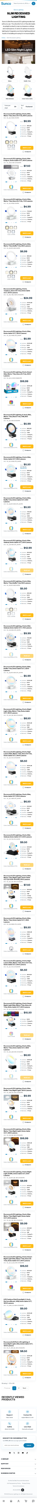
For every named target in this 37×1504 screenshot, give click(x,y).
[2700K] (7, 142)
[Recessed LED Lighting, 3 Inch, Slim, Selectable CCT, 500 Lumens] (11, 808)
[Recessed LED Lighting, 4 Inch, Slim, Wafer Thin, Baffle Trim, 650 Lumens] (11, 595)
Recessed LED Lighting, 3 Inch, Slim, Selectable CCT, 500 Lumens (17, 795)
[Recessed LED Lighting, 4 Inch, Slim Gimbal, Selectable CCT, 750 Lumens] (11, 639)
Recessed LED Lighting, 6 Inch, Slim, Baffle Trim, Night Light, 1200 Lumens (18, 1089)
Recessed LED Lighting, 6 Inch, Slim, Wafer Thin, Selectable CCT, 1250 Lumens (17, 1048)
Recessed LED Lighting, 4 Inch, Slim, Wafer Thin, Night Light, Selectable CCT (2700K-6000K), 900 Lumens (17, 877)
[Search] (33, 3)
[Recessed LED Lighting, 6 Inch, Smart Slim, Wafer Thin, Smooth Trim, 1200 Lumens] (11, 387)
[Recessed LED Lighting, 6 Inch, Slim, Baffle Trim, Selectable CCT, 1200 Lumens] (11, 682)
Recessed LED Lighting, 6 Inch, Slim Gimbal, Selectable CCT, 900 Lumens (18, 541)
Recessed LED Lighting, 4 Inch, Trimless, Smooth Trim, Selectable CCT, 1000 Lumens (17, 290)
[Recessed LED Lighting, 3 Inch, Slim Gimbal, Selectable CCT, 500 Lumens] (11, 848)
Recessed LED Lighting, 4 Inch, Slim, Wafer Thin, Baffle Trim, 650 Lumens (17, 582)
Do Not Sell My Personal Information (18, 1480)
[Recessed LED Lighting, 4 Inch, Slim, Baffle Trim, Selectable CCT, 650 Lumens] (11, 513)
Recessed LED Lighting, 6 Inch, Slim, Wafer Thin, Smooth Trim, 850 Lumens (18, 114)
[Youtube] (23, 1453)
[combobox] (21, 3)
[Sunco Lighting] (6, 3)
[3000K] (11, 142)
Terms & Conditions (18, 1486)
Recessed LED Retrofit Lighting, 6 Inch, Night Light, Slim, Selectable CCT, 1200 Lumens (18, 1344)
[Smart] (11, 402)
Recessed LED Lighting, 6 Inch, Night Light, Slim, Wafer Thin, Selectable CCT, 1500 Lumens (17, 711)
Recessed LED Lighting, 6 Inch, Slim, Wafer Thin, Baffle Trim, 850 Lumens (17, 245)
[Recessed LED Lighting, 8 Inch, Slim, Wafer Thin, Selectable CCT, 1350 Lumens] (11, 934)
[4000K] (15, 142)
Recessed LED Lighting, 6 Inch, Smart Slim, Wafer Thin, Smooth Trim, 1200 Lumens (18, 374)
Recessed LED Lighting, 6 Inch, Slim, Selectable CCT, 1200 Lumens (17, 332)
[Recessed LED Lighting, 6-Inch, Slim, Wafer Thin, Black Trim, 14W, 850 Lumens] (11, 430)
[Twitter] (14, 1453)
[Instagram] (18, 1453)
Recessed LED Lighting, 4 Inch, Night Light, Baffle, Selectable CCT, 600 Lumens (17, 1173)
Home (3, 37)
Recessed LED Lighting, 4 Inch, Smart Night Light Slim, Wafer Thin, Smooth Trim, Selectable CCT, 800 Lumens (18, 1005)
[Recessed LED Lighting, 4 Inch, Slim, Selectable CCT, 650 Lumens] (11, 471)
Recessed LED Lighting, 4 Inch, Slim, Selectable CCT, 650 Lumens (17, 458)
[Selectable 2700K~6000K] (11, 187)
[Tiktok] (27, 1453)
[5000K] (9, 146)
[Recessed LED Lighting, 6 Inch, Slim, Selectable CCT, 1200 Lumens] (11, 345)
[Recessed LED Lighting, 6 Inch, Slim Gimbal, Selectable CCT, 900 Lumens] (11, 554)
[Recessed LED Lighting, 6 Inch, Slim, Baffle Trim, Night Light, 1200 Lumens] (11, 1102)
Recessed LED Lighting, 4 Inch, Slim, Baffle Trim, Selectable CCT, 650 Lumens (17, 500)
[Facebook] (10, 1453)
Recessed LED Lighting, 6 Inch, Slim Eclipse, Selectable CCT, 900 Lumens (18, 159)
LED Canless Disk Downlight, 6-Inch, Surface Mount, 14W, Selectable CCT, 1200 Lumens (18, 1301)
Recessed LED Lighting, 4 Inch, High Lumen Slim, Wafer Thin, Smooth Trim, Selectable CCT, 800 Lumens (18, 962)
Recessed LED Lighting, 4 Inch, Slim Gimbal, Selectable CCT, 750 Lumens (18, 627)
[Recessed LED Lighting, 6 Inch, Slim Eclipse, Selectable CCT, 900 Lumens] (11, 172)
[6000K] (13, 146)
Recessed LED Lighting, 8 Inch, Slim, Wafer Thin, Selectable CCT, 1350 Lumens (17, 920)
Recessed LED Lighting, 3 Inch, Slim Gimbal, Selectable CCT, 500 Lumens (18, 836)
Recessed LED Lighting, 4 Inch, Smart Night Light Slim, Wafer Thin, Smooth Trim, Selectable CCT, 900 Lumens (18, 1258)
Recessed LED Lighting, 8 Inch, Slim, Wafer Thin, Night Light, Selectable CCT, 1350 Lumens (17, 1131)
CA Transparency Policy (14, 1483)
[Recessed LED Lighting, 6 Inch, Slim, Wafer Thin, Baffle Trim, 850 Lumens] (11, 258)
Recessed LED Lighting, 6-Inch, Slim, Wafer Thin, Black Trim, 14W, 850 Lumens (17, 416)
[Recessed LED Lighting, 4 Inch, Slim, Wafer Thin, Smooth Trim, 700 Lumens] (11, 213)
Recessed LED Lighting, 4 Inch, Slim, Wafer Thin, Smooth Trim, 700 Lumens (18, 200)
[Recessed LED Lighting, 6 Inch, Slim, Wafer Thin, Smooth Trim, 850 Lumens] (11, 127)
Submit (29, 1445)
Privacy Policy (26, 1483)
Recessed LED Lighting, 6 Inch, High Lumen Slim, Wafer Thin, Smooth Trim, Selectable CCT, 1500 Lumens (18, 753)
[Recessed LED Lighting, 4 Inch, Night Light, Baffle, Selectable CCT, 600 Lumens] (11, 1187)
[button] (18, 1489)
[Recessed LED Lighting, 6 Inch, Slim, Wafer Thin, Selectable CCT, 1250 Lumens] (11, 1061)
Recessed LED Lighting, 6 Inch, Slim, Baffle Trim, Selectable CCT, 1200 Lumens (17, 668)
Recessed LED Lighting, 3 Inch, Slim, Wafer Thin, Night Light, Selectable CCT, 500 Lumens (17, 1216)
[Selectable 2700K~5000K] (11, 445)
